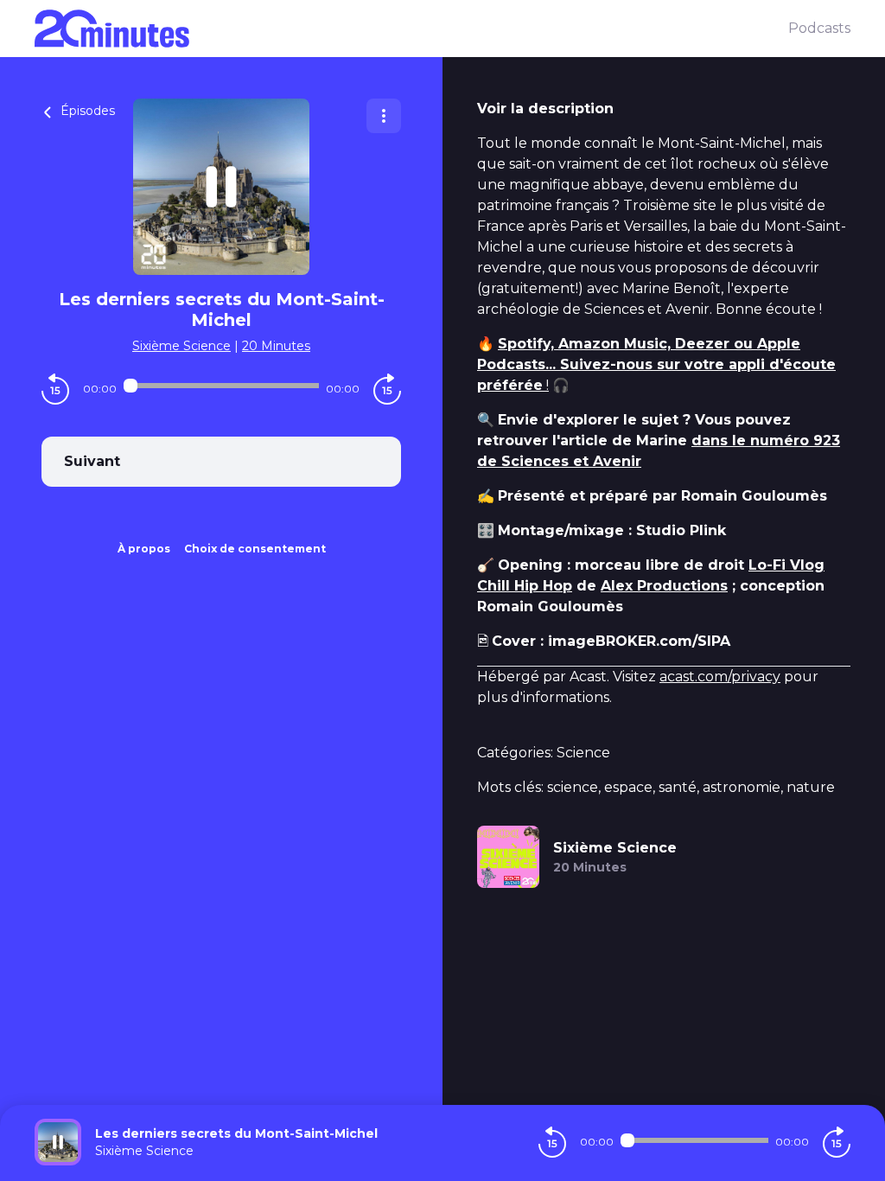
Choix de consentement (255, 548)
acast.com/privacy (719, 676)
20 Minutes (276, 346)
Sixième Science (181, 346)
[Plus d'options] (383, 116)
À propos (144, 548)
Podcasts (819, 28)
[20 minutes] (411, 28)
